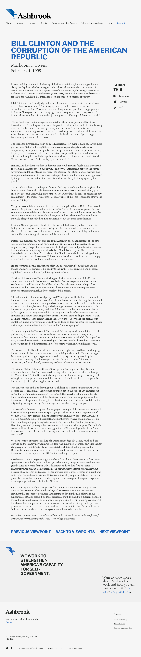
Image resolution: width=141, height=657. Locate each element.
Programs (20, 23)
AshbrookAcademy (120, 619)
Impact (32, 23)
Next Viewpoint (114, 532)
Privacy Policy (52, 648)
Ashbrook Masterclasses (92, 23)
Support (121, 23)
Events (43, 23)
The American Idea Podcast (64, 23)
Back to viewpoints (75, 532)
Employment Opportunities (78, 648)
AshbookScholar (119, 624)
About (8, 23)
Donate (9, 622)
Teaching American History (123, 628)
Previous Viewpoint (31, 532)
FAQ (62, 648)
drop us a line (120, 591)
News (110, 23)
